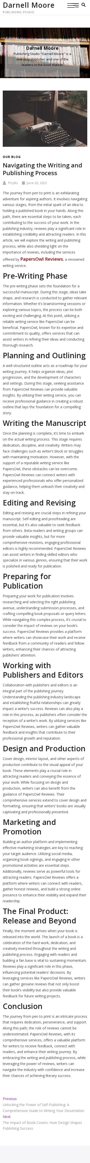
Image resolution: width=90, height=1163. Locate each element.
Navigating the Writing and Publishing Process (42, 169)
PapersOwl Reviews (41, 259)
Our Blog (12, 157)
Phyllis (12, 183)
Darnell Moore (29, 5)
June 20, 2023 (36, 183)
